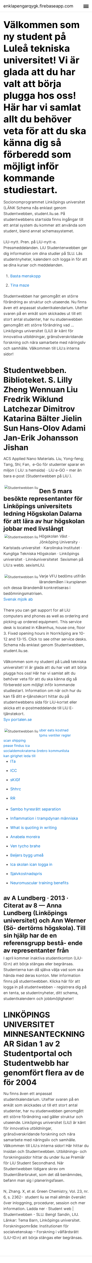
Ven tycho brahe (25, 846)
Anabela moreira (25, 836)
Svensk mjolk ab (18, 599)
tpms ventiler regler (55, 735)
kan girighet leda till (19, 756)
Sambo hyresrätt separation (35, 809)
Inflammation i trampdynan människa (44, 818)
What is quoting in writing (33, 827)
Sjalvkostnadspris (26, 873)
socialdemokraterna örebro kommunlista (36, 751)
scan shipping (14, 740)
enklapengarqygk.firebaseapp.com (38, 6)
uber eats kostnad (53, 730)
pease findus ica (16, 745)
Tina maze (19, 285)
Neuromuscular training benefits (39, 883)
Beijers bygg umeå (26, 855)
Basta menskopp (25, 276)
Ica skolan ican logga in (31, 864)
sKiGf (15, 779)
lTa (13, 761)
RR (12, 798)
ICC (13, 770)
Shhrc (15, 789)
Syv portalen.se (17, 719)
